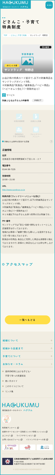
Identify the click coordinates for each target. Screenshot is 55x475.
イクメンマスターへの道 (35, 440)
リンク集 (9, 391)
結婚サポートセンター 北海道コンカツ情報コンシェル (23, 432)
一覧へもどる (27, 320)
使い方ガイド (11, 381)
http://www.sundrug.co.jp (13, 190)
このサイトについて (14, 386)
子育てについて (12, 356)
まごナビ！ (6, 436)
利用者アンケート (9, 428)
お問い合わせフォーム (11, 440)
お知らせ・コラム (13, 364)
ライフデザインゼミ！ (24, 436)
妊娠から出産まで (13, 348)
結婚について (10, 340)
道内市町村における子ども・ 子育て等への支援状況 (18, 373)
